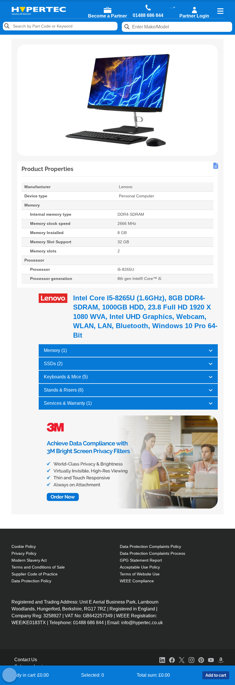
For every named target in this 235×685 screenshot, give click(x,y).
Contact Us (25, 659)
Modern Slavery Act (29, 560)
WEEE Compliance (137, 581)
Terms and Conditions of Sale (38, 567)
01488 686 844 (148, 15)
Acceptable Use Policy (140, 567)
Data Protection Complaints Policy (150, 546)
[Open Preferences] (9, 675)
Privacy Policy (23, 553)
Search (7, 26)
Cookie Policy (23, 546)
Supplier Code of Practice (34, 574)
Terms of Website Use (140, 574)
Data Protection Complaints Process (152, 553)
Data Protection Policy (31, 581)
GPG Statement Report (141, 560)
